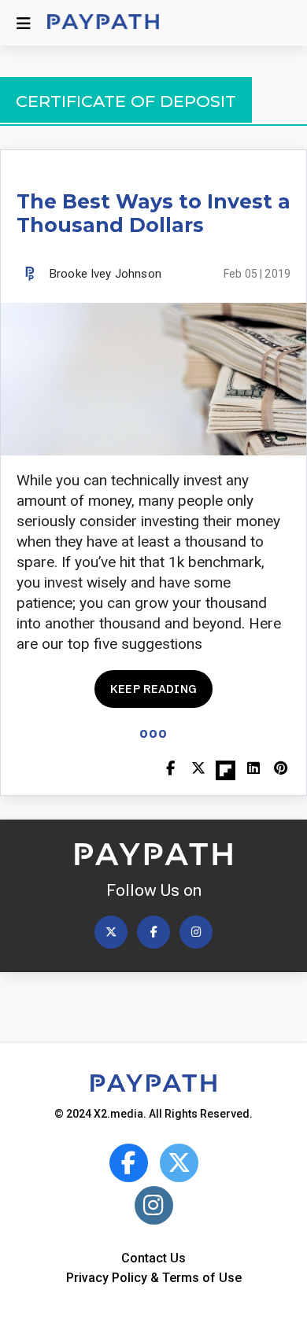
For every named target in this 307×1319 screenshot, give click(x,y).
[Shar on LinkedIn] (253, 769)
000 (153, 733)
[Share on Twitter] (198, 769)
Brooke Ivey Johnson (105, 274)
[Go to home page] (103, 23)
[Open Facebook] (153, 932)
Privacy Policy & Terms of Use (154, 1277)
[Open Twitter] (111, 932)
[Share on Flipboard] (225, 769)
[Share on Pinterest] (280, 769)
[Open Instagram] (196, 932)
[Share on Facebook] (170, 769)
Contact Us (153, 1258)
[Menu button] (23, 23)
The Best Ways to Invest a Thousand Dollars (153, 213)
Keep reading (153, 688)
